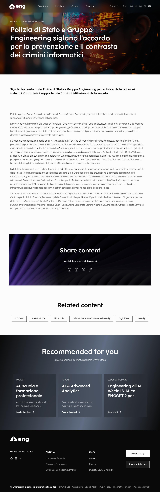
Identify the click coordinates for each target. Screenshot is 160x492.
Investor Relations (137, 464)
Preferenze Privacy (141, 487)
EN (124, 6)
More (92, 452)
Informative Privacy (122, 487)
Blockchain (59, 318)
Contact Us (136, 453)
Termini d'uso (64, 487)
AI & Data (19, 318)
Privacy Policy (105, 487)
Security (141, 318)
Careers (92, 458)
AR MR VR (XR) (38, 318)
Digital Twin (124, 318)
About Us (51, 452)
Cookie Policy (91, 487)
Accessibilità (77, 487)
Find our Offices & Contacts (21, 451)
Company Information (56, 458)
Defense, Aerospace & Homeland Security (91, 318)
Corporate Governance (56, 464)
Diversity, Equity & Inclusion (101, 470)
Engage (92, 464)
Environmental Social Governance (61, 470)
